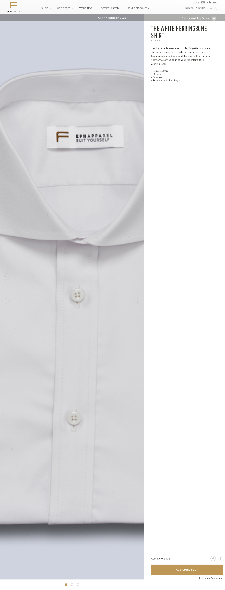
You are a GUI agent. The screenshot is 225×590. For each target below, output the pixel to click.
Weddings (85, 8)
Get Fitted (64, 8)
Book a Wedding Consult (196, 18)
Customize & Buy (187, 569)
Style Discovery (138, 8)
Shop (45, 8)
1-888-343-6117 (208, 2)
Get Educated (110, 8)
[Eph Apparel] (12, 7)
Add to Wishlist (161, 558)
